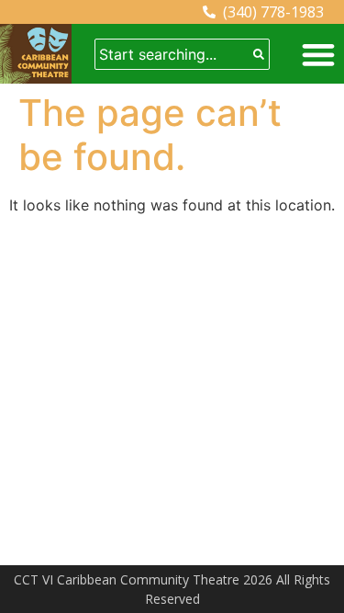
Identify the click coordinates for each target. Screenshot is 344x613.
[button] (318, 54)
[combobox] (172, 54)
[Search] (259, 54)
